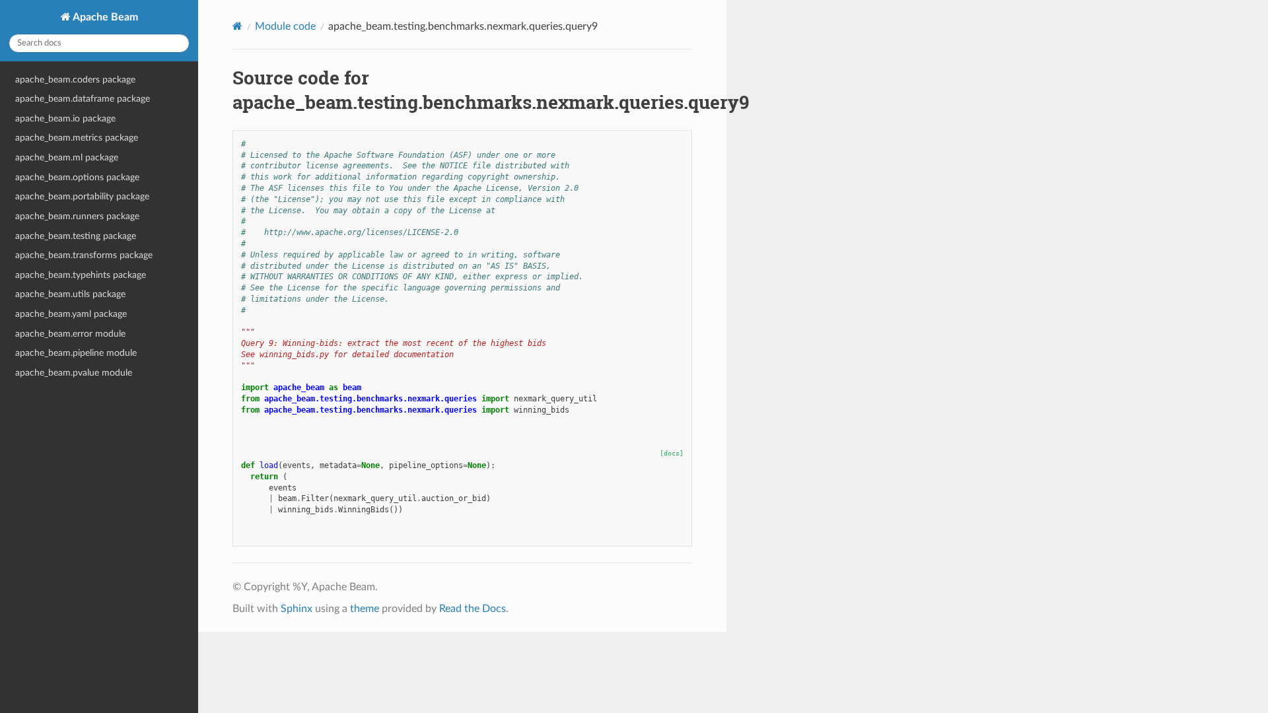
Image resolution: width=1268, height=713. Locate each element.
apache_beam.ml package (66, 157)
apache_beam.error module (70, 334)
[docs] (672, 453)
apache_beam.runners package (77, 216)
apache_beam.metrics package (76, 138)
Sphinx (296, 608)
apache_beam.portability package (82, 196)
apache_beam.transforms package (84, 255)
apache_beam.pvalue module (73, 373)
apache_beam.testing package (75, 236)
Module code (285, 26)
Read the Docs (472, 608)
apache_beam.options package (77, 177)
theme (364, 608)
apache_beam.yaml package (71, 314)
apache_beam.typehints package (80, 275)
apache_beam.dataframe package (82, 99)
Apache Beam (104, 17)
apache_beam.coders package (75, 80)
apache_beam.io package (65, 118)
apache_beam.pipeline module (76, 353)
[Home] (237, 26)
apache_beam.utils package (70, 294)
